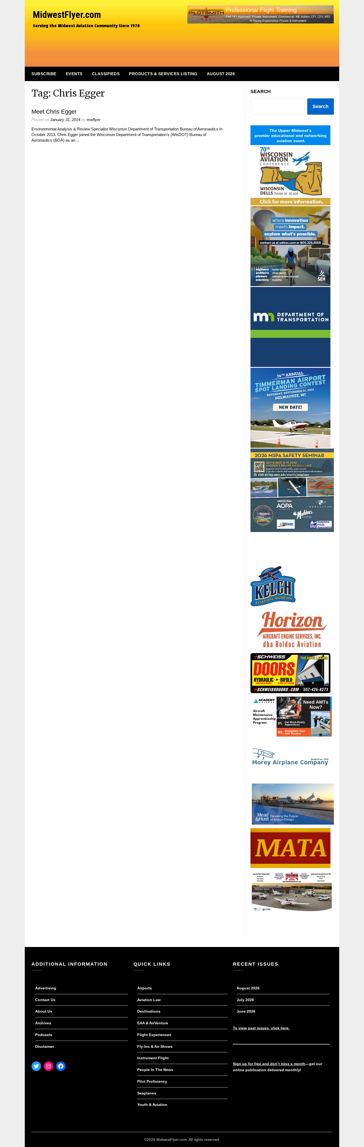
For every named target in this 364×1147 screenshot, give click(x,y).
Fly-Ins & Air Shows (155, 1046)
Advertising (45, 988)
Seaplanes (146, 1093)
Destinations (148, 1011)
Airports (144, 988)
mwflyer (93, 119)
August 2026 (221, 73)
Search (260, 91)
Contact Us (45, 1000)
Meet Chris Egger (53, 111)
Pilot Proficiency (152, 1081)
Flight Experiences (154, 1035)
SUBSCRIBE (43, 73)
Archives (43, 1023)
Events (74, 73)
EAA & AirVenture (152, 1023)
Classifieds (106, 73)
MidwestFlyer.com (67, 14)
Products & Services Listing (163, 73)
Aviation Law (149, 1000)
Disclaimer (44, 1046)
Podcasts (43, 1035)
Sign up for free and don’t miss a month (269, 1064)
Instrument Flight (153, 1058)
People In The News (155, 1070)
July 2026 (245, 1000)
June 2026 (246, 1011)
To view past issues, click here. (261, 1028)
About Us (43, 1011)
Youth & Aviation (152, 1104)
